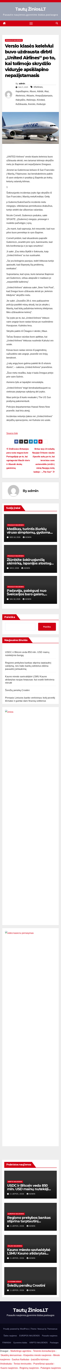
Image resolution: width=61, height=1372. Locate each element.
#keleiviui (20, 95)
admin (22, 83)
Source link (12, 433)
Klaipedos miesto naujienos (37, 1355)
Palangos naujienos (51, 1368)
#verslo (31, 104)
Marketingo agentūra (20, 1351)
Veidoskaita (6, 1364)
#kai (46, 91)
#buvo (33, 91)
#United (41, 100)
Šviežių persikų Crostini (17, 690)
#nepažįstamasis (43, 95)
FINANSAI (6, 1343)
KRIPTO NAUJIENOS (15, 1181)
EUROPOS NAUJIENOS (16, 1214)
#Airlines (38, 87)
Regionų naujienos (29, 1368)
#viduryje (41, 104)
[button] (57, 23)
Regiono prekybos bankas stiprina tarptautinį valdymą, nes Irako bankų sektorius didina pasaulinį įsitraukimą (28, 666)
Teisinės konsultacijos (44, 1351)
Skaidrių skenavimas (11, 1355)
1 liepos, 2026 (17, 1290)
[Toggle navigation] (31, 23)
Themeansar (52, 1329)
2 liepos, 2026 (17, 1194)
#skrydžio (20, 100)
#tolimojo (31, 100)
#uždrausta (21, 104)
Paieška (9, 617)
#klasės (30, 95)
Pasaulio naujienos (14, 40)
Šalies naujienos (15, 1246)
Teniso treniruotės (22, 1364)
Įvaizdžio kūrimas (40, 1359)
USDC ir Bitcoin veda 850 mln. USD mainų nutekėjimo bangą (30, 1189)
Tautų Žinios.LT (30, 9)
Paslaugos (54, 1343)
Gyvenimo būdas (14, 1281)
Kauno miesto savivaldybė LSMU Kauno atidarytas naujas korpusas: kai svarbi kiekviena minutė (29, 679)
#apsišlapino (22, 91)
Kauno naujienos (9, 1368)
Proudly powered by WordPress (16, 1329)
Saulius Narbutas (20, 1359)
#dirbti (40, 91)
